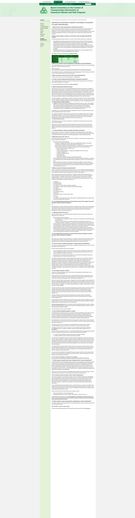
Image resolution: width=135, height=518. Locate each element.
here (57, 68)
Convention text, (78, 71)
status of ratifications (74, 84)
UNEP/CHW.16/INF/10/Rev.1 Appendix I (61, 102)
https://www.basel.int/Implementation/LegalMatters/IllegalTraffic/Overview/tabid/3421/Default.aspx (70, 358)
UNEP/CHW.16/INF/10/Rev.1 (58, 118)
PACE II (41, 29)
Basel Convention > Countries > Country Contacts (61, 406)
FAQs (41, 46)
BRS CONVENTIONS (47, 1)
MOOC (41, 32)
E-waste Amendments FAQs (82, 19)
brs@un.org (88, 408)
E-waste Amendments (44, 26)
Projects (42, 31)
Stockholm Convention (84, 1)
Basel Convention (58, 1)
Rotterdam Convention (70, 1)
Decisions (42, 25)
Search (93, 4)
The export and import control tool (58, 304)
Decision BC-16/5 (65, 100)
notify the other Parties (61, 281)
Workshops (42, 34)
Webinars (42, 35)
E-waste (68, 19)
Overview (42, 23)
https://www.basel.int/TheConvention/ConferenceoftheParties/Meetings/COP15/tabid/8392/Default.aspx (71, 69)
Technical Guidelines (44, 28)
